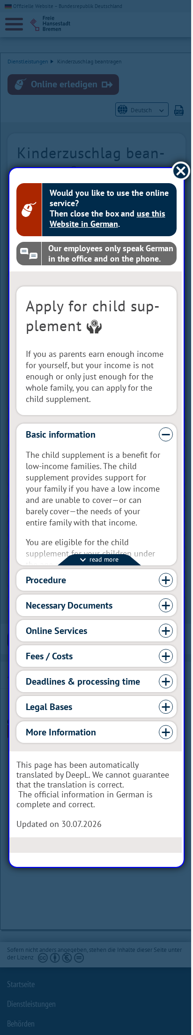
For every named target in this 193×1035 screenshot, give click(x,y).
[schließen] (174, 171)
